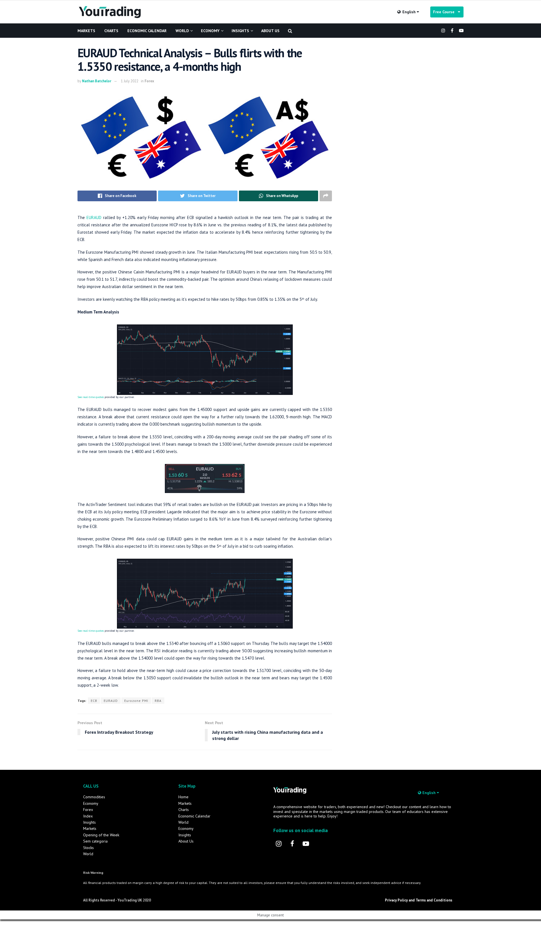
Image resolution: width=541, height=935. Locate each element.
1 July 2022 (129, 81)
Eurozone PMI (136, 701)
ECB (94, 701)
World (182, 30)
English (409, 11)
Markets (86, 30)
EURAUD (94, 217)
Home (183, 796)
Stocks (88, 847)
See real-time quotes (90, 397)
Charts (111, 30)
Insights (240, 30)
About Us (270, 30)
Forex (149, 81)
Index (88, 816)
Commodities (94, 796)
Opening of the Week (101, 834)
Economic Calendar (147, 30)
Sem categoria (95, 841)
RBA (158, 701)
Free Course (445, 11)
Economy (210, 30)
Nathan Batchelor (96, 81)
